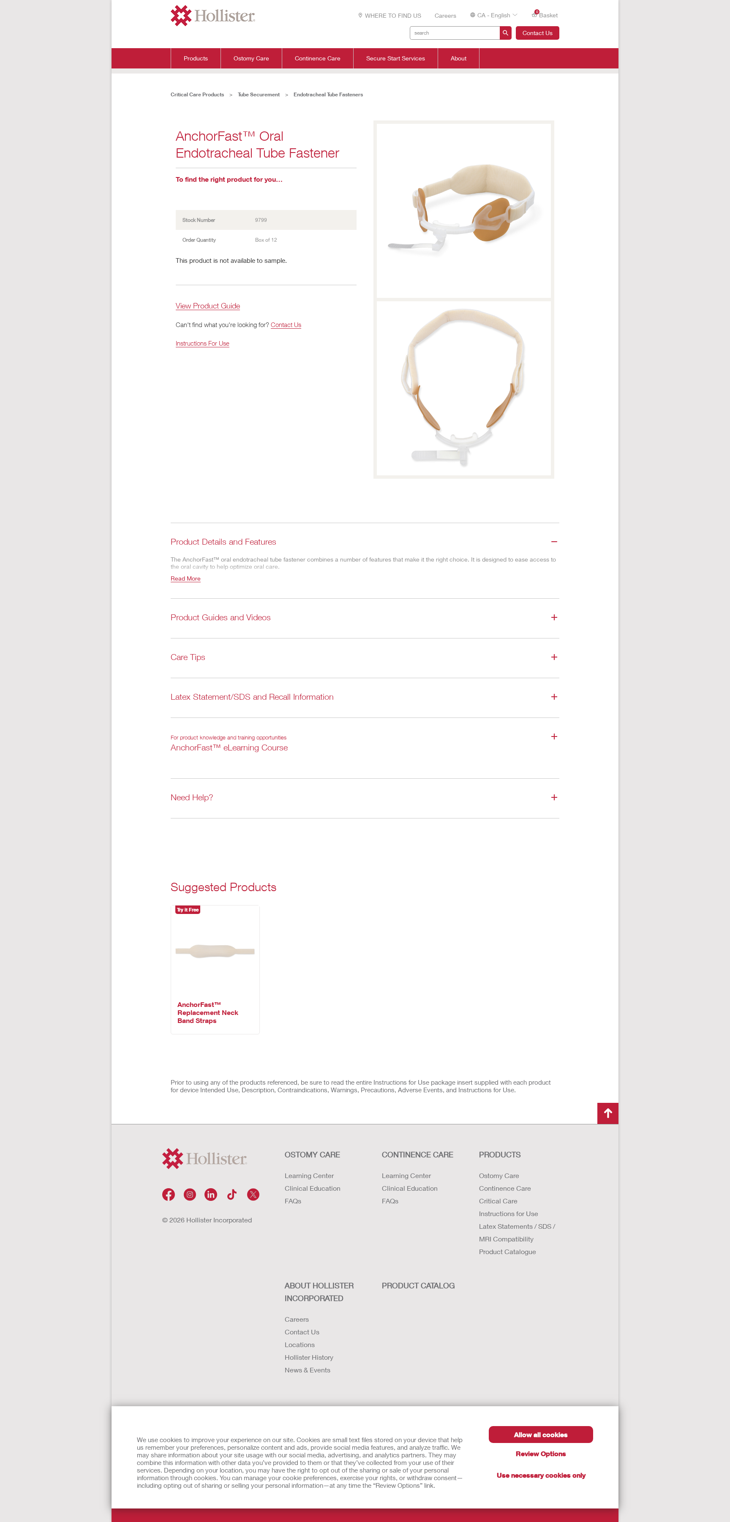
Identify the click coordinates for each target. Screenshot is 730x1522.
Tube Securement (259, 94)
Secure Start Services (395, 58)
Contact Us (538, 32)
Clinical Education (312, 1188)
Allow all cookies (541, 1434)
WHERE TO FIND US (393, 15)
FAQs (293, 1201)
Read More (186, 578)
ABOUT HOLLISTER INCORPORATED (319, 1292)
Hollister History (309, 1357)
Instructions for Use (508, 1213)
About (458, 58)
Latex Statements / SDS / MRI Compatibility (517, 1232)
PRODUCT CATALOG (418, 1285)
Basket (547, 14)
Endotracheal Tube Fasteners (328, 94)
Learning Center (309, 1175)
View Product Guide (208, 306)
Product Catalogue (507, 1251)
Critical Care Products (197, 94)
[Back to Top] (607, 1113)
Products (196, 58)
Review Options (541, 1453)
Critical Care (498, 1201)
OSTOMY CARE (312, 1154)
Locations (300, 1344)
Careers (445, 15)
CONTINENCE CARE (417, 1154)
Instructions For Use (202, 343)
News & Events (307, 1370)
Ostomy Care (251, 58)
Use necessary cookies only (541, 1475)
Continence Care (317, 58)
